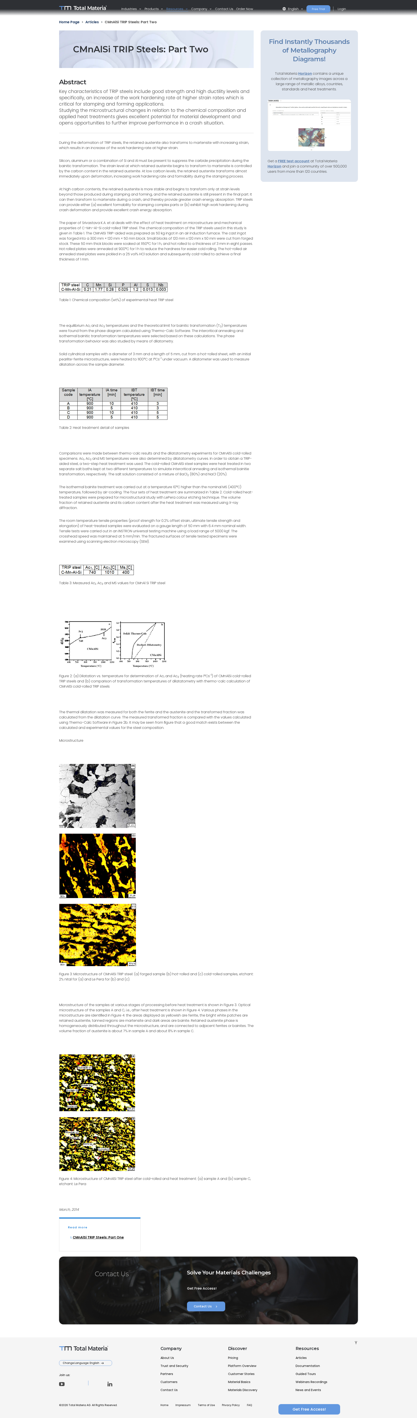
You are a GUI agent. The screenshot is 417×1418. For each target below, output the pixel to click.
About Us (167, 1358)
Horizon (274, 166)
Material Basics (239, 1382)
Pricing (233, 1358)
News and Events (308, 1390)
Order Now (244, 9)
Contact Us (224, 9)
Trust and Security (174, 1366)
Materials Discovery (242, 1390)
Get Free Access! (309, 1409)
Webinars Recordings (311, 1382)
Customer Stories (241, 1374)
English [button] (291, 9)
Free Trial (318, 9)
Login (342, 9)
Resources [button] (175, 9)
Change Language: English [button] (81, 1363)
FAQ (249, 1405)
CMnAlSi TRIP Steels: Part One (98, 1237)
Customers (169, 1382)
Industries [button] (129, 9)
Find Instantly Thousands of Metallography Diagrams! (309, 50)
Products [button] (152, 9)
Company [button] (199, 9)
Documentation (308, 1366)
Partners (167, 1374)
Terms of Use (206, 1405)
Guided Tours (306, 1374)
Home (164, 1405)
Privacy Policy (231, 1405)
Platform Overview (242, 1366)
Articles (301, 1358)
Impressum (183, 1405)
